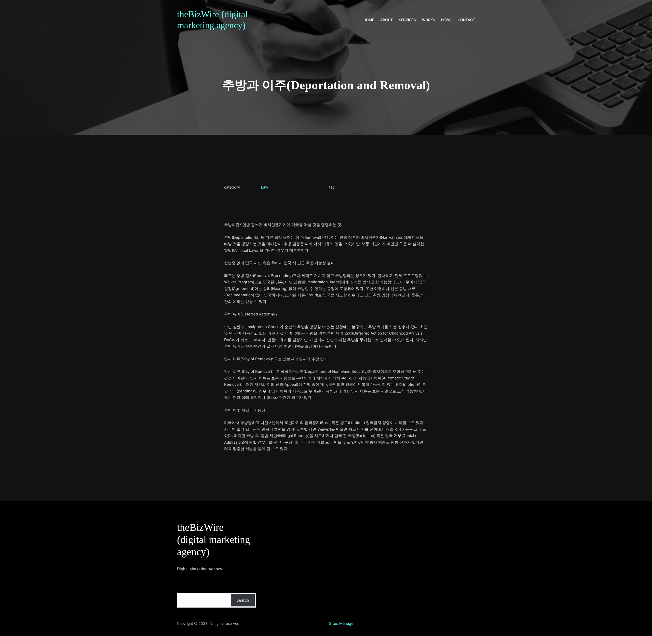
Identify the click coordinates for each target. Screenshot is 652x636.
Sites (333, 623)
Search (242, 600)
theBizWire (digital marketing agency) (213, 540)
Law (264, 187)
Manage (346, 623)
